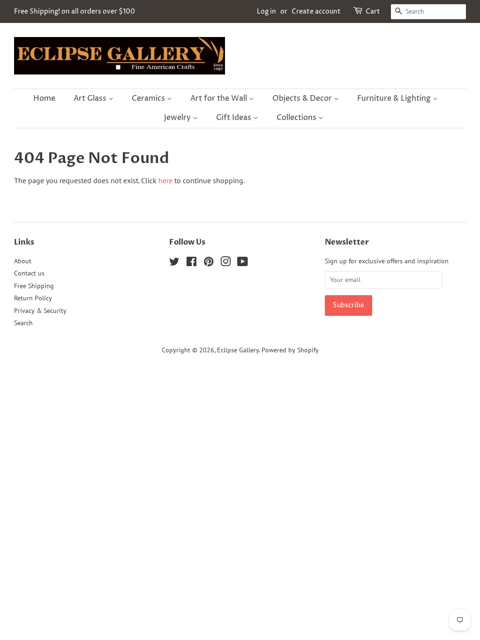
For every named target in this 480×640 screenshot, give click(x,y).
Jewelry (178, 117)
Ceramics (149, 98)
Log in (266, 11)
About (22, 261)
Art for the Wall (219, 98)
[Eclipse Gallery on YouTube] (242, 263)
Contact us (29, 273)
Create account (316, 11)
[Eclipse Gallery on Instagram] (225, 263)
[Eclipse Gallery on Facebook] (191, 263)
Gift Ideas (234, 117)
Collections (297, 117)
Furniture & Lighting (395, 98)
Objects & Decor (303, 98)
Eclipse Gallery (238, 350)
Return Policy (33, 298)
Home (44, 98)
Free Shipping (34, 286)
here (165, 180)
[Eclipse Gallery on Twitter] (174, 263)
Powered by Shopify (290, 350)
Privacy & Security (40, 310)
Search (23, 323)
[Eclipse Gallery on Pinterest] (208, 263)
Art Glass (91, 98)
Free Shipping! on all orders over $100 (74, 11)
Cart (373, 11)
